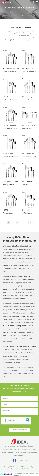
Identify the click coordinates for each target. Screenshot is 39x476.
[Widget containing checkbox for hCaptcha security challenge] (16, 420)
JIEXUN (26, 469)
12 (29, 222)
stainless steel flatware (19, 7)
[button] (33, 2)
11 (25, 222)
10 (22, 222)
